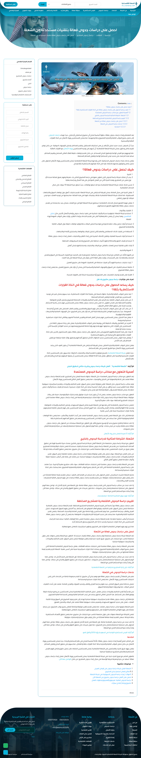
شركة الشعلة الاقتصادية (116, 353)
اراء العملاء (133, 734)
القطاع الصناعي (26, 175)
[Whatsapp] (5, 745)
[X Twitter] (128, 693)
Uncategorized (25, 68)
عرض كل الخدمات (108, 745)
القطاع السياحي (26, 183)
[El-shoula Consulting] (129, 4)
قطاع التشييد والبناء (25, 198)
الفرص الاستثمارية (89, 10)
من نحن (134, 722)
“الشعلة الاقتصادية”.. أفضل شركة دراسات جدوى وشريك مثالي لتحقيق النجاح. (96, 366)
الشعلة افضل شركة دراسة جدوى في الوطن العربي (112, 668)
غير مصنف (28, 72)
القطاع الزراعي (26, 201)
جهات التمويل (26, 10)
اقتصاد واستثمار (52, 10)
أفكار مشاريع (27, 79)
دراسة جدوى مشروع (24, 91)
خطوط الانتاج (38, 10)
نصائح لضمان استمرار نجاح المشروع (117, 671)
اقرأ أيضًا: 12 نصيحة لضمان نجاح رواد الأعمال (119, 433)
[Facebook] (32, 741)
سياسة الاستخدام (26, 754)
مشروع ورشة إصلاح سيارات (121, 683)
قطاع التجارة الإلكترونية (23, 190)
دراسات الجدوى (103, 10)
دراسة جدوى (27, 87)
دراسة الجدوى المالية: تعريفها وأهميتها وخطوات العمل (111, 680)
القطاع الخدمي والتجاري (23, 179)
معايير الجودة (87, 745)
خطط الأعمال (110, 730)
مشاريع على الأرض (85, 737)
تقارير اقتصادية (86, 730)
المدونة (134, 730)
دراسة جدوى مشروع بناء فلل (107, 279)
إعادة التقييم (110, 737)
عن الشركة (123, 10)
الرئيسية (133, 10)
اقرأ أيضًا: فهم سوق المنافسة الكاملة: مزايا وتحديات (115, 495)
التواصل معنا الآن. (65, 659)
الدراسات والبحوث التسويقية (104, 734)
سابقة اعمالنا (76, 10)
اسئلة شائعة (133, 737)
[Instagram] (120, 693)
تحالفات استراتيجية (130, 745)
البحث (42, 4)
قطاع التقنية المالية (25, 194)
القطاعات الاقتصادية (85, 741)
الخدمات (114, 10)
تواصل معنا (132, 14)
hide (129, 103)
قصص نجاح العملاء (85, 734)
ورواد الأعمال (68, 148)
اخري (29, 83)
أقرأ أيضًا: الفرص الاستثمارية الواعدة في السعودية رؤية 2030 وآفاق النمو (108, 632)
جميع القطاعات (66, 4)
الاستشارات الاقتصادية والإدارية (21, 94)
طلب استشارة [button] (10, 4)
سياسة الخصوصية (11, 754)
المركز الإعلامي (14, 10)
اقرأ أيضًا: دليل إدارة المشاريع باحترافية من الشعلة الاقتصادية (113, 567)
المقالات (99, 35)
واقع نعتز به (64, 10)
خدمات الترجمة (109, 741)
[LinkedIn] (124, 693)
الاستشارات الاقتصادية (106, 722)
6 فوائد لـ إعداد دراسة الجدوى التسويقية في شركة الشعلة (110, 674)
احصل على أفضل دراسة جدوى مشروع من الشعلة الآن (112, 677)
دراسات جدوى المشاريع (85, 35)
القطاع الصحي (26, 186)
